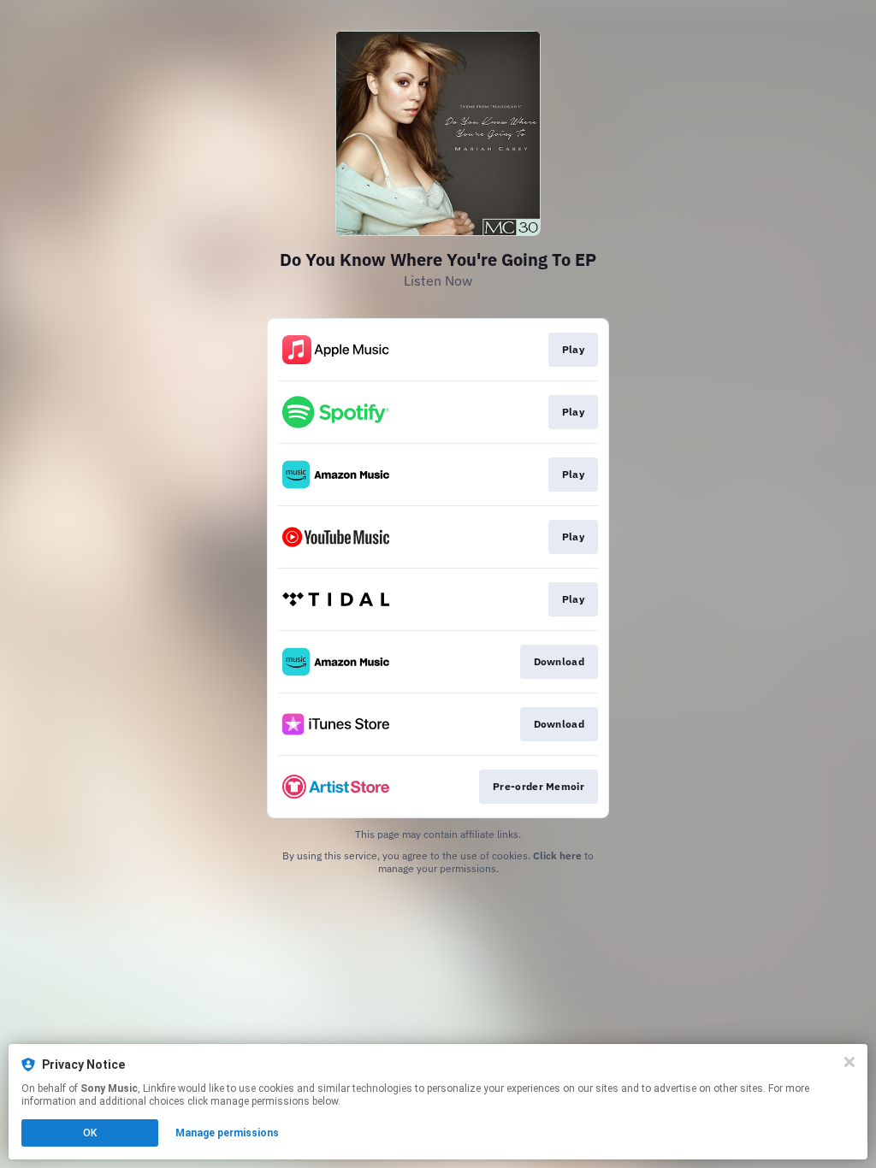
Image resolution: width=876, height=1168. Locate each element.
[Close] (849, 1062)
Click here (557, 855)
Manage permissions (227, 1133)
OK (90, 1133)
